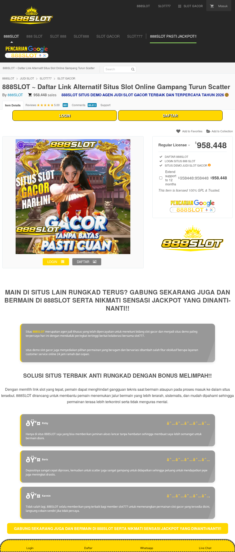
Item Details (13, 105)
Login (30, 548)
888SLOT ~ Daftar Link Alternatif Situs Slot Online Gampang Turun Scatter (49, 68)
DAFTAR (170, 115)
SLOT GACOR (66, 78)
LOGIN (64, 115)
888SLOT (8, 78)
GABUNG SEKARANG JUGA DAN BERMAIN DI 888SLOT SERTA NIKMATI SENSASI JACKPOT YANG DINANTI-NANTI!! (117, 528)
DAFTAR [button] (83, 261)
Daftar (88, 548)
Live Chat (205, 548)
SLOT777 (46, 78)
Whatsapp (146, 548)
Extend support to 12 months (196, 178)
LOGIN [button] (52, 261)
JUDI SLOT (27, 78)
